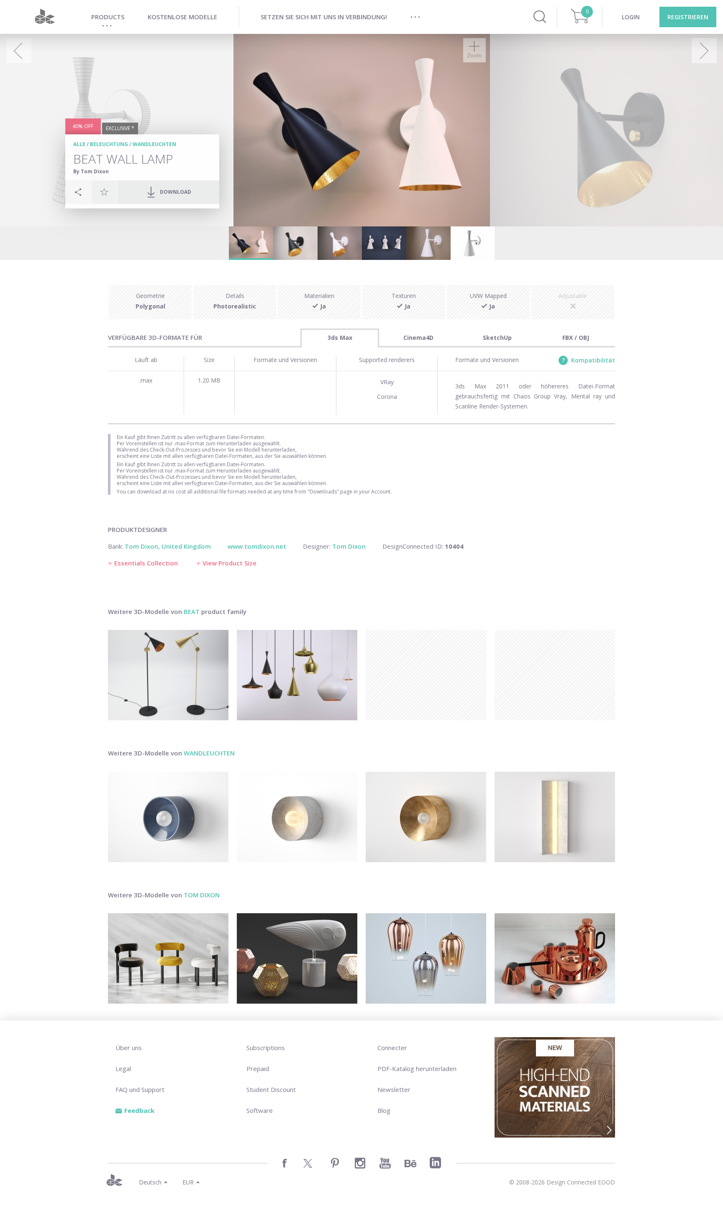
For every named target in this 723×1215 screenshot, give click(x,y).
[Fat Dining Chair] (168, 958)
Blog (383, 1110)
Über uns (128, 1047)
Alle (79, 144)
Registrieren (687, 17)
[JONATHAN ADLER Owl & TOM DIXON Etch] (297, 958)
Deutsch (150, 1182)
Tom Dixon (202, 895)
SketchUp (497, 338)
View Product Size (229, 563)
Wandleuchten (154, 144)
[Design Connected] (45, 17)
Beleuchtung (109, 144)
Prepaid (257, 1068)
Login (631, 17)
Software (259, 1110)
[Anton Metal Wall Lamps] (426, 817)
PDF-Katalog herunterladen (416, 1068)
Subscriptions (265, 1047)
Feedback (139, 1110)
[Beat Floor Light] (168, 675)
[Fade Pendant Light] (426, 958)
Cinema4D (418, 338)
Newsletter (393, 1089)
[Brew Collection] (555, 958)
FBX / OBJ (575, 338)
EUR (188, 1182)
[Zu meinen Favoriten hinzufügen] (104, 191)
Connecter (392, 1047)
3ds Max (340, 338)
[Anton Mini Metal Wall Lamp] (297, 817)
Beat (192, 611)
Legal (123, 1068)
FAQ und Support (139, 1089)
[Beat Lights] (297, 675)
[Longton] (555, 817)
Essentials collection (146, 563)
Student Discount (271, 1089)
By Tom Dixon (91, 171)
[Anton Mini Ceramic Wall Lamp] (168, 817)
